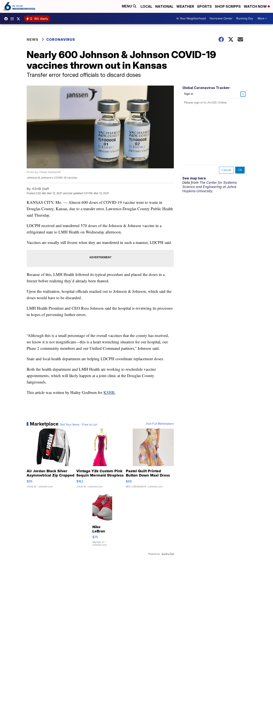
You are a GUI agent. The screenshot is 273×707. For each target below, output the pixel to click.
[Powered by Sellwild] (167, 553)
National (164, 6)
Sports (204, 6)
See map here (194, 178)
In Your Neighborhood (191, 18)
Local (146, 6)
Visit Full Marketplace (160, 423)
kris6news (13, 18)
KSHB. (109, 392)
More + (262, 18)
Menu (127, 6)
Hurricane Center (221, 18)
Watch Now (256, 6)
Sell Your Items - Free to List (78, 424)
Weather (185, 6)
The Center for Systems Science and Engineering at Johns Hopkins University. (209, 186)
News (32, 39)
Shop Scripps (228, 6)
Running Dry (244, 18)
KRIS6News (7, 18)
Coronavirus (60, 39)
